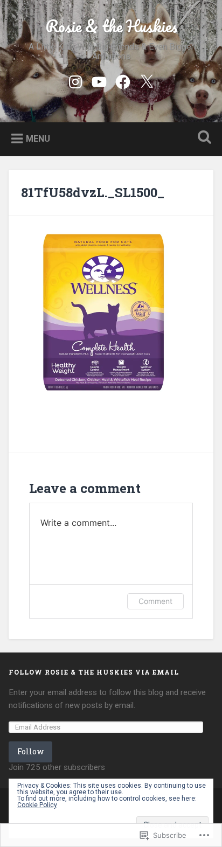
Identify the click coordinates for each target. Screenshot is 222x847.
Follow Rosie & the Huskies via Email (94, 672)
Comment (155, 601)
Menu (38, 138)
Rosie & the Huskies (111, 26)
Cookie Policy (37, 805)
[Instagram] (75, 80)
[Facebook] (122, 80)
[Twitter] (146, 80)
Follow (30, 751)
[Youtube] (99, 80)
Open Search (202, 138)
